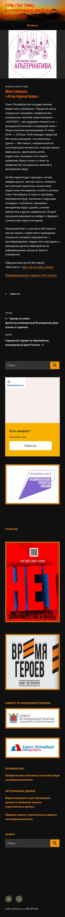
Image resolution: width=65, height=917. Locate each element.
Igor (25, 86)
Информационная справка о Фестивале (31, 275)
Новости (15, 294)
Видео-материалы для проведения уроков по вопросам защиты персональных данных (27, 802)
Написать (30, 445)
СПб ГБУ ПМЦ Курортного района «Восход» (29, 10)
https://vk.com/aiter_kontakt (37, 267)
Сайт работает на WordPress (21, 908)
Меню (34, 25)
